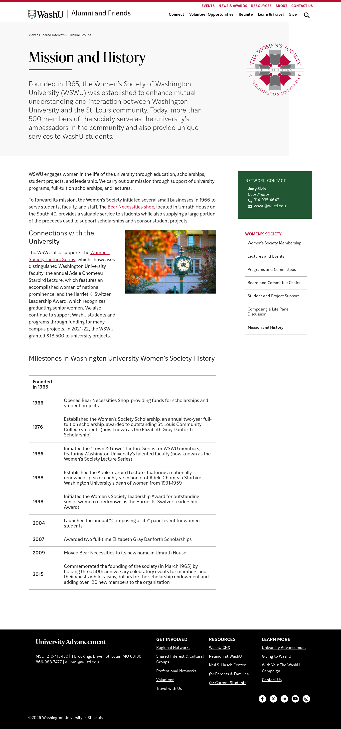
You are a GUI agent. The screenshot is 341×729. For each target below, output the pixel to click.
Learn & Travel (271, 15)
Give (293, 15)
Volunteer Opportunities (211, 15)
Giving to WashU (276, 657)
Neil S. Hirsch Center (227, 665)
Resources (261, 6)
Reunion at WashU (225, 657)
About (281, 6)
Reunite (246, 15)
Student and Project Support (273, 296)
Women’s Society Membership (274, 243)
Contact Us (302, 6)
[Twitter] (273, 699)
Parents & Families (229, 674)
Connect (176, 15)
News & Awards (233, 6)
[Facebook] (262, 699)
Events (208, 6)
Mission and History (265, 328)
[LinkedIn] (284, 699)
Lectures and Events (266, 257)
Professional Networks (176, 671)
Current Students (227, 683)
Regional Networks (173, 648)
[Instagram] (306, 699)
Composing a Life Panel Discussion (269, 312)
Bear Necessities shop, (131, 207)
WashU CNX (219, 648)
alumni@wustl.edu (82, 662)
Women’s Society (263, 234)
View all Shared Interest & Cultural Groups (60, 35)
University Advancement (71, 641)
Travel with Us (169, 689)
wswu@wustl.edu (270, 206)
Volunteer (165, 680)
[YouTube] (295, 699)
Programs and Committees (272, 270)
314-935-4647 (266, 200)
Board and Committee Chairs (274, 283)
